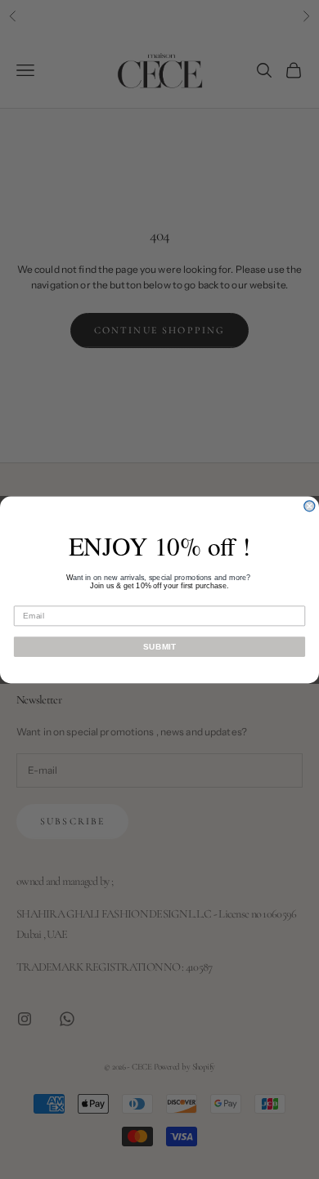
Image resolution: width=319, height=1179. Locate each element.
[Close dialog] (309, 505)
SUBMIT (159, 645)
